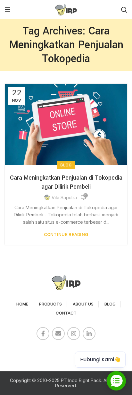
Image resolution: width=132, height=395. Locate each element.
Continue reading (66, 234)
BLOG (110, 303)
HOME (22, 303)
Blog (65, 165)
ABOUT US (83, 303)
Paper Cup (19, 351)
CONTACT (66, 312)
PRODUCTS (50, 303)
